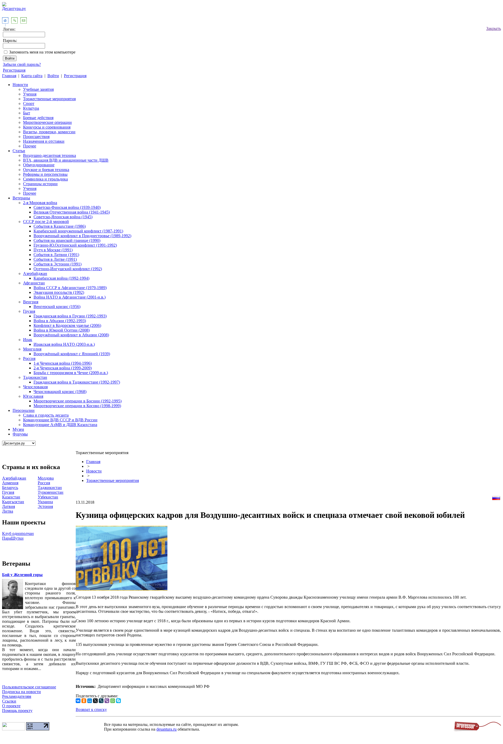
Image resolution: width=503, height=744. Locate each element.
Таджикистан (35, 377)
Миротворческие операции (47, 122)
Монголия (32, 349)
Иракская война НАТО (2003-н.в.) (64, 344)
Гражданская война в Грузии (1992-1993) (70, 316)
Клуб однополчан (18, 533)
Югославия (33, 396)
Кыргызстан (13, 501)
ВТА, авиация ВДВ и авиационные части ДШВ (65, 160)
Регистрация (14, 70)
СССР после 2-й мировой (46, 221)
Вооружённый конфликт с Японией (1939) (72, 354)
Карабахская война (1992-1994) (61, 278)
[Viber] (107, 700)
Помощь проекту (17, 710)
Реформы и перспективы (45, 174)
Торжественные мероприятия (49, 99)
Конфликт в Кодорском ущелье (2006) (67, 325)
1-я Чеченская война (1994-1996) (63, 363)
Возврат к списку (91, 709)
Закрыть (493, 28)
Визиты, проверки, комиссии (49, 132)
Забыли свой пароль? (22, 64)
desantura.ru (166, 729)
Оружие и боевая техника (46, 169)
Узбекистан (48, 497)
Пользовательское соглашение (29, 687)
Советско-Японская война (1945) (63, 217)
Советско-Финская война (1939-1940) (67, 207)
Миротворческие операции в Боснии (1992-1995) (78, 401)
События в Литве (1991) (55, 259)
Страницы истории (40, 184)
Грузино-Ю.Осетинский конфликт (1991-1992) (75, 245)
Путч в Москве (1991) (53, 250)
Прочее (29, 146)
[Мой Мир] (89, 700)
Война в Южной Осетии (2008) (62, 330)
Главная (9, 75)
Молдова (46, 478)
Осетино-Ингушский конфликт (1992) (68, 269)
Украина (45, 501)
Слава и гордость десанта (46, 415)
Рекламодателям (16, 696)
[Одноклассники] (83, 700)
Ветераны (21, 198)
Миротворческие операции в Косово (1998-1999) (77, 405)
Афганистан (34, 283)
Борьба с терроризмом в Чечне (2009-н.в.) (71, 372)
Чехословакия (35, 387)
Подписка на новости (21, 691)
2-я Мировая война (40, 202)
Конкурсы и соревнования (46, 127)
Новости (20, 84)
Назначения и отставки (43, 141)
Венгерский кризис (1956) (57, 306)
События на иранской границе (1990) (67, 240)
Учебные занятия (38, 89)
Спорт (28, 103)
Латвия (8, 506)
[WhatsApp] (112, 700)
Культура (31, 108)
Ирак (27, 339)
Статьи (19, 150)
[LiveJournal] (101, 700)
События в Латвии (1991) (56, 254)
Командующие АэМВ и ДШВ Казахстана (60, 424)
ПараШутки (13, 538)
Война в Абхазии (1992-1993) (60, 320)
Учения (29, 94)
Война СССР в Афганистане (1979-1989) (70, 287)
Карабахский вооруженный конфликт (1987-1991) (78, 231)
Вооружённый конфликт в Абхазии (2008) (71, 335)
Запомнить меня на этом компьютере (42, 52)
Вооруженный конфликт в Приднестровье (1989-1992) (82, 235)
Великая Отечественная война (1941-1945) (72, 212)
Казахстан (11, 497)
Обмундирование (38, 165)
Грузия (29, 311)
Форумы (20, 434)
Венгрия (30, 302)
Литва (7, 511)
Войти (53, 75)
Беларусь (10, 487)
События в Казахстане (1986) (60, 226)
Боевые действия (38, 117)
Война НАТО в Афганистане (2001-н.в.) (70, 297)
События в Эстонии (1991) (57, 264)
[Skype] (118, 700)
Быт (26, 113)
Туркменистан (50, 492)
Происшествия (36, 136)
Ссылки (9, 701)
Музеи (18, 429)
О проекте (11, 706)
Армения (10, 483)
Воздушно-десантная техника (49, 155)
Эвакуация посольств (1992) (59, 292)
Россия (29, 358)
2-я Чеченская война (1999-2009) (63, 368)
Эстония (45, 506)
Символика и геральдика (45, 179)
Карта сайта (31, 75)
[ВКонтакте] (78, 700)
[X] (95, 700)
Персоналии (24, 410)
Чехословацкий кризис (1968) (60, 391)
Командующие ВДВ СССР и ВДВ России (60, 420)
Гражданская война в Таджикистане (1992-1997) (77, 382)
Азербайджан (35, 273)
